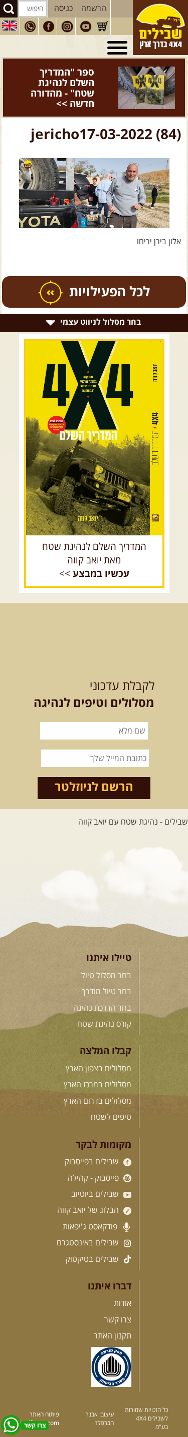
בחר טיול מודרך (106, 971)
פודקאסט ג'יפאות (91, 1206)
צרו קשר (117, 1299)
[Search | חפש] (9, 9)
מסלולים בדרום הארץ (97, 1080)
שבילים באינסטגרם (89, 1222)
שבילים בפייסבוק (93, 1141)
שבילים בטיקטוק (93, 1238)
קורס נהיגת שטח (104, 1003)
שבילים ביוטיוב (96, 1173)
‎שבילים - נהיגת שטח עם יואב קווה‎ (133, 801)
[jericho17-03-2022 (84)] (94, 172)
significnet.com (38, 1401)
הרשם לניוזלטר (94, 766)
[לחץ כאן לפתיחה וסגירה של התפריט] (118, 48)
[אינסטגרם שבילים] (67, 27)
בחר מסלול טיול (106, 955)
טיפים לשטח (111, 1096)
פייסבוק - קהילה (94, 1157)
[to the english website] (9, 26)
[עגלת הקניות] (102, 27)
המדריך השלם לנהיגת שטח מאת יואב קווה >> (94, 539)
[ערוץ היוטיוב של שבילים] (86, 27)
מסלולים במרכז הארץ (97, 1064)
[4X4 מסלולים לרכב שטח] (94, 417)
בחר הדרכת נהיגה (102, 987)
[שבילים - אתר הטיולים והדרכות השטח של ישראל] (160, 27)
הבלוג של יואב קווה (89, 1189)
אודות (122, 1282)
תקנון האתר (112, 1315)
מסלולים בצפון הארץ (98, 1048)
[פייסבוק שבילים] (49, 27)
